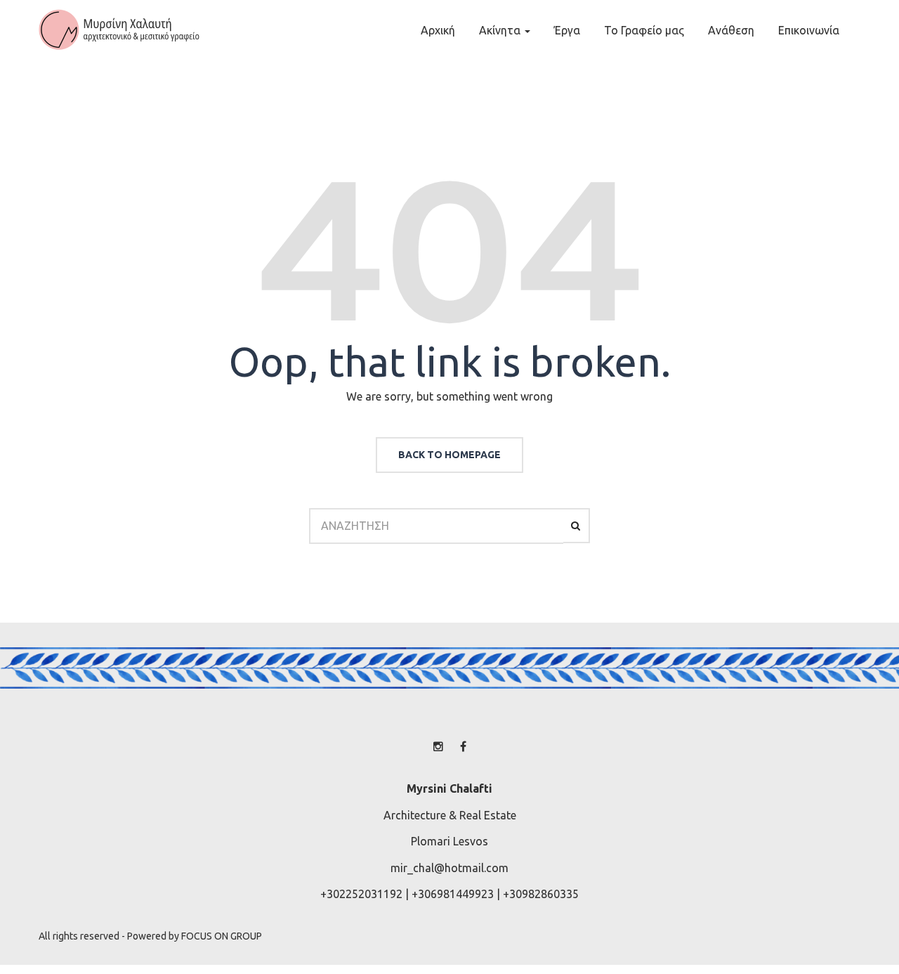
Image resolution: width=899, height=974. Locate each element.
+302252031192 (361, 894)
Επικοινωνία (808, 30)
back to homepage (449, 454)
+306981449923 (453, 894)
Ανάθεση (731, 30)
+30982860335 (541, 894)
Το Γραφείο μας (644, 30)
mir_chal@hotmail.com (449, 868)
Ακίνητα (501, 30)
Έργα (567, 30)
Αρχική (438, 30)
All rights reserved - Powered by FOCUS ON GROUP (150, 936)
